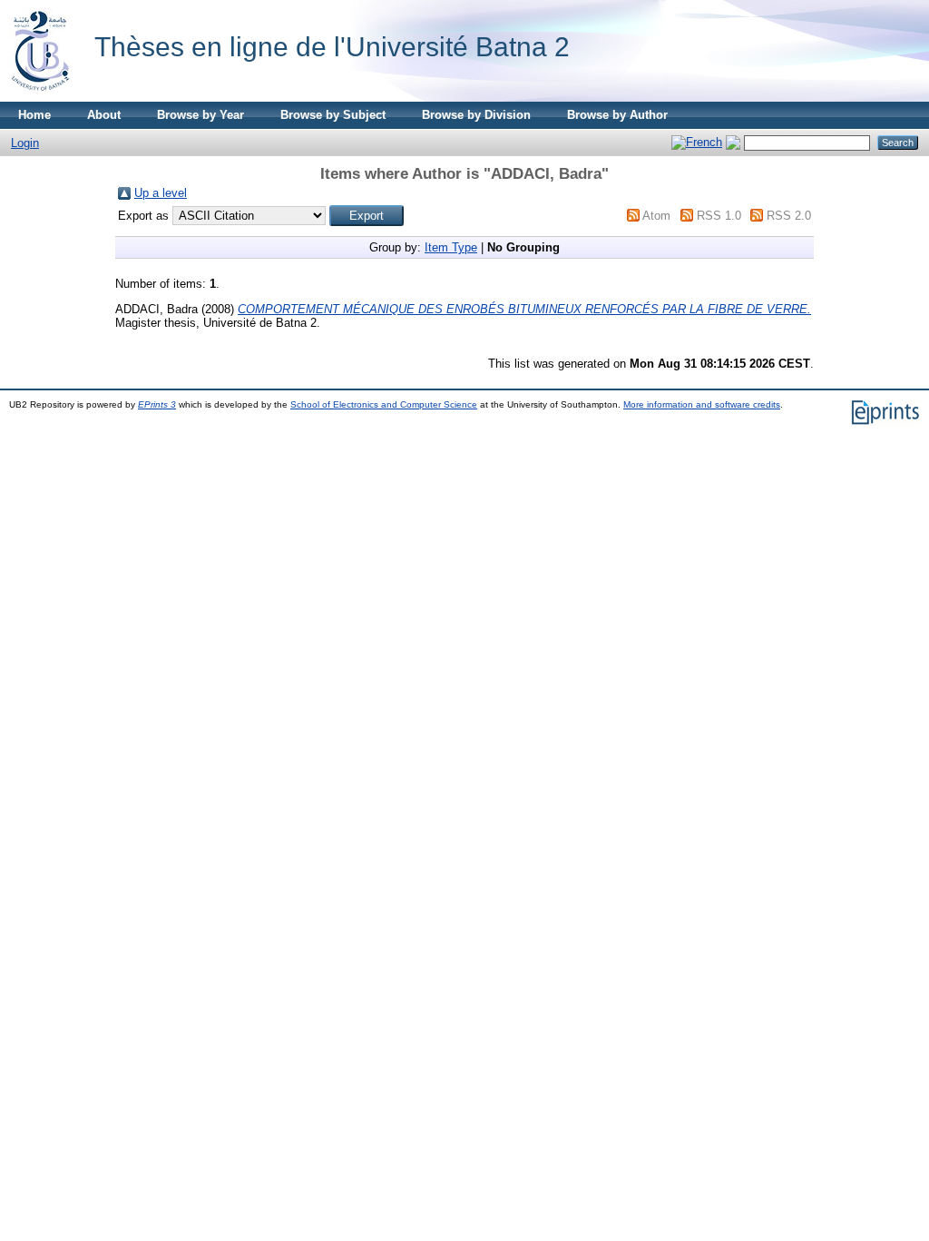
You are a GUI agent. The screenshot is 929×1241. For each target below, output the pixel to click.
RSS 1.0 (719, 215)
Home (34, 115)
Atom (656, 215)
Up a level (160, 193)
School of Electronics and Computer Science (383, 404)
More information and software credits (701, 404)
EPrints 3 (157, 404)
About (104, 115)
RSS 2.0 (789, 215)
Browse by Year (200, 115)
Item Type (451, 247)
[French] (696, 142)
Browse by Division (476, 115)
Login (25, 143)
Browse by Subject (333, 115)
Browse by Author (617, 115)
